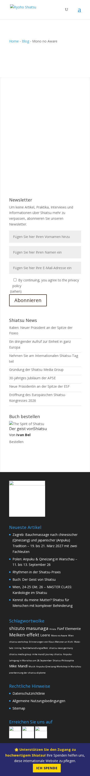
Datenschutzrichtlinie (28, 693)
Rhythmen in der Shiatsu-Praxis (36, 572)
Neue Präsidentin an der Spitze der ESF (39, 386)
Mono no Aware (59, 635)
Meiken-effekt (24, 635)
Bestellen (16, 441)
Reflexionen (37, 131)
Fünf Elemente (69, 628)
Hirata (52, 629)
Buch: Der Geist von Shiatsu (34, 579)
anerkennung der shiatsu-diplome (27, 672)
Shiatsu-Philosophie (63, 660)
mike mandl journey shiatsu (47, 654)
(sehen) (16, 291)
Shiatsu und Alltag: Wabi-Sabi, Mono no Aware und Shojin (40, 118)
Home (14, 41)
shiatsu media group (20, 654)
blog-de (20, 131)
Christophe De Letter (34, 125)
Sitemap (18, 708)
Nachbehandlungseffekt (35, 648)
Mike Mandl (18, 665)
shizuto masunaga (28, 628)
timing (18, 648)
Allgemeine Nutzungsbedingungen (38, 701)
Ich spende (46, 768)
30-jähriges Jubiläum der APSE (32, 378)
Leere (45, 635)
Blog (25, 41)
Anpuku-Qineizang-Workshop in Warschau (58, 666)
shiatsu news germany (61, 648)
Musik (32, 666)
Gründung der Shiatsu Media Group (36, 369)
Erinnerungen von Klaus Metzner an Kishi (51, 641)
